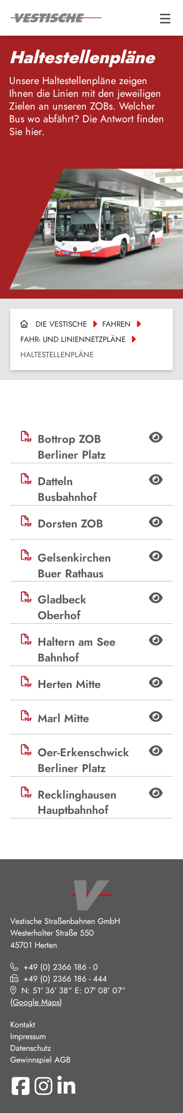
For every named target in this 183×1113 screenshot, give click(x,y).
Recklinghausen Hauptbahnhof (77, 802)
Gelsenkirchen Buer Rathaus (74, 565)
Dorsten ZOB (70, 524)
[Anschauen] (156, 438)
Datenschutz (30, 1048)
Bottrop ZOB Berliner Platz (72, 447)
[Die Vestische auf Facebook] (20, 1086)
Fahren (116, 324)
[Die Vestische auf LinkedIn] (66, 1086)
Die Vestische (61, 324)
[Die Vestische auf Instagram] (43, 1086)
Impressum (28, 1036)
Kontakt (22, 1024)
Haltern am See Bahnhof (76, 650)
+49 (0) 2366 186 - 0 (60, 967)
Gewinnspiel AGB (40, 1060)
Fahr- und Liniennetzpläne (73, 339)
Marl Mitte (63, 718)
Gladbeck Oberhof (62, 607)
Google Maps (36, 1002)
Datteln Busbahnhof (67, 489)
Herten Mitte (69, 684)
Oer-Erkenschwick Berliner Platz (83, 760)
